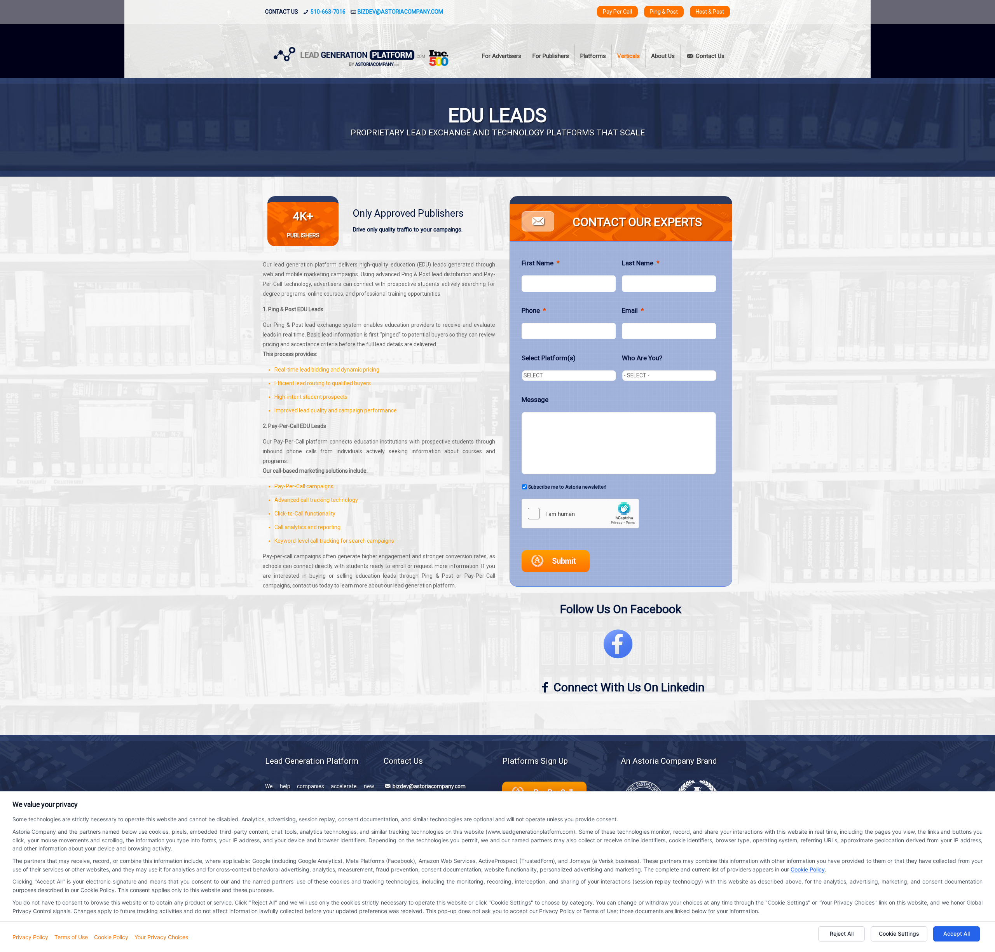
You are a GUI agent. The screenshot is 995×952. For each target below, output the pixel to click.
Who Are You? (642, 358)
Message (535, 399)
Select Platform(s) (549, 358)
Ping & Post (664, 12)
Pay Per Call (617, 12)
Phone (534, 310)
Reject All (842, 933)
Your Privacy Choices (161, 937)
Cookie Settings (899, 933)
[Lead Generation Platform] (362, 56)
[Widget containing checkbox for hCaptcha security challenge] (580, 513)
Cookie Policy (808, 869)
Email (633, 310)
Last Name (641, 263)
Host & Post (710, 12)
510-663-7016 (328, 12)
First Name (541, 263)
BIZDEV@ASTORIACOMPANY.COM (400, 12)
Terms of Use (71, 937)
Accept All (956, 933)
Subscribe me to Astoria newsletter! (567, 487)
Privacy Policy (30, 937)
